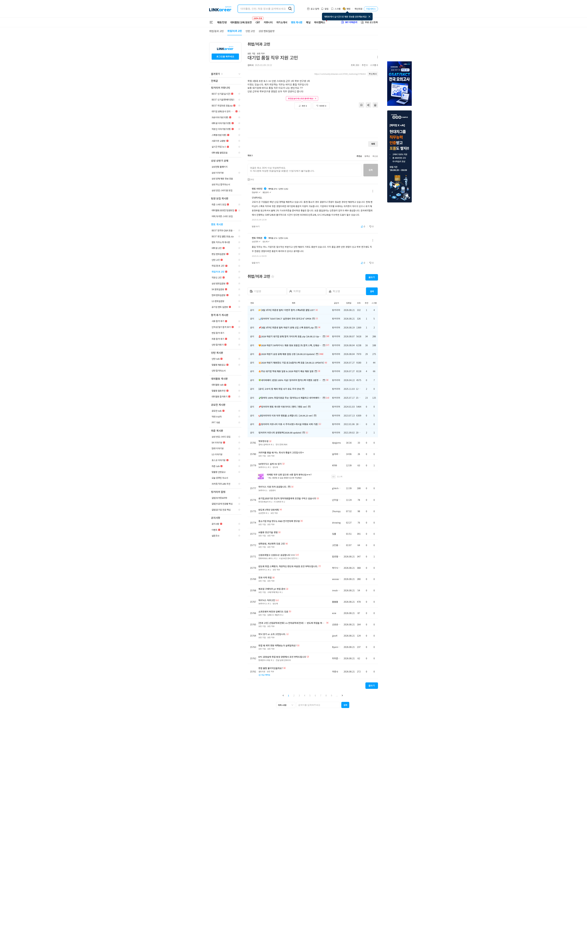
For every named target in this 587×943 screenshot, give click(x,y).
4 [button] (304, 695)
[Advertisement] (313, 125)
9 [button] (331, 695)
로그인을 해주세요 (225, 56)
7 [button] (320, 695)
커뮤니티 (268, 22)
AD (333, 476)
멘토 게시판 (296, 22)
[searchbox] (318, 705)
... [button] (337, 695)
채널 (308, 22)
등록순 (367, 156)
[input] (304, 170)
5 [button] (310, 695)
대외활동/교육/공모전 (241, 22)
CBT (258, 21)
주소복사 (373, 74)
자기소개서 (281, 22)
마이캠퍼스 (319, 22)
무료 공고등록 (371, 22)
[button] (283, 695)
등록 (371, 170)
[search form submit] (290, 9)
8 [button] (326, 695)
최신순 (375, 156)
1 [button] (288, 695)
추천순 (359, 156)
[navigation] (225, 80)
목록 (373, 143)
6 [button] (315, 695)
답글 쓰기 (256, 226)
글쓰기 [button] (371, 277)
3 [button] (299, 695)
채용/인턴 (222, 22)
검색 (372, 291)
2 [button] (293, 695)
